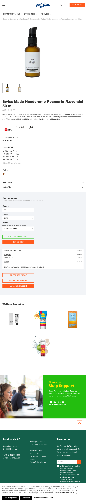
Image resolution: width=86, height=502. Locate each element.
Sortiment (77, 5)
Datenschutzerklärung (68, 492)
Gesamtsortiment (11, 14)
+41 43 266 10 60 (56, 402)
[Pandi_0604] (32, 82)
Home (4, 19)
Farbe (5, 214)
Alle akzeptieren (11, 498)
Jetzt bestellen (18, 286)
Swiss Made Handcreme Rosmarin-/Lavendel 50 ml (61, 19)
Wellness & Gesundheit (29, 19)
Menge (5, 206)
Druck (5, 223)
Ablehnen (26, 498)
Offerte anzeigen (18, 281)
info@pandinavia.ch (57, 404)
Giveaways (13, 19)
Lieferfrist (7, 187)
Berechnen (18, 242)
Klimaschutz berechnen (18, 237)
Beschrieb (7, 182)
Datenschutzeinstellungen (43, 498)
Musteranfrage (18, 275)
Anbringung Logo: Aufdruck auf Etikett (14, 225)
